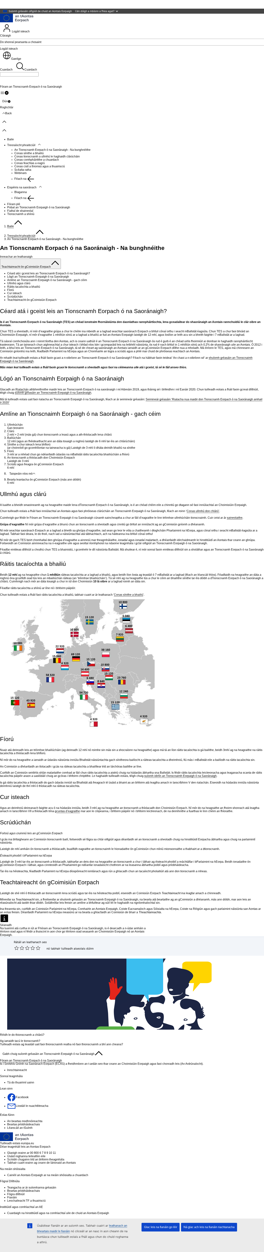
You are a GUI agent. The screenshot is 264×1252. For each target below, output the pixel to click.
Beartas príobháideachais (23, 1124)
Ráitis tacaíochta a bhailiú (23, 286)
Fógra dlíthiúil (16, 1194)
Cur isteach (14, 293)
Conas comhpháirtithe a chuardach (36, 159)
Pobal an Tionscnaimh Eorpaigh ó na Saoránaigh (38, 207)
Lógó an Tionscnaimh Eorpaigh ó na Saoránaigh (38, 276)
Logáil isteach (20, 31)
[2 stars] (19, 948)
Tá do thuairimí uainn (20, 1082)
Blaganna (20, 192)
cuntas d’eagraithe (68, 811)
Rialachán (22, 389)
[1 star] (16, 948)
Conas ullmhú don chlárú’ (203, 511)
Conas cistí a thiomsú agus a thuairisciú (39, 166)
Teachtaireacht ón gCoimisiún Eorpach (32, 299)
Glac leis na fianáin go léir (160, 1227)
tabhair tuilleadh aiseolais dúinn (72, 948)
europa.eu (27, 1143)
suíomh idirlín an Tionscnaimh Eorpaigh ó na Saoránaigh (180, 775)
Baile (10, 139)
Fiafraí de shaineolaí (20, 210)
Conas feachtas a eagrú (29, 163)
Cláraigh (5, 35)
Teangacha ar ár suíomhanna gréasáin (31, 1187)
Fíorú (10, 289)
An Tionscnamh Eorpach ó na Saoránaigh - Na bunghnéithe (52, 149)
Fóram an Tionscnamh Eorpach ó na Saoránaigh (31, 1060)
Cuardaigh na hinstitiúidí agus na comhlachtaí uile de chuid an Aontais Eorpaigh (58, 1213)
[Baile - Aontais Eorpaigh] (16, 18)
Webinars (20, 173)
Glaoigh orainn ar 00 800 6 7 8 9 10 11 (31, 1152)
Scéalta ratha (22, 169)
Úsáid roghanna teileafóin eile (26, 1156)
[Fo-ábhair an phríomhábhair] (39, 144)
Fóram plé (13, 204)
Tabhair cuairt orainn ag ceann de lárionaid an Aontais (41, 1162)
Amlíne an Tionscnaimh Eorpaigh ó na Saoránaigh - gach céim (47, 280)
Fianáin (12, 1197)
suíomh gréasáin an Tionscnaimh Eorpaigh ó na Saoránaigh (53, 392)
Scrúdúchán (15, 296)
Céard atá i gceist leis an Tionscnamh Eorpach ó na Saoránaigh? (48, 273)
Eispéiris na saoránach (21, 187)
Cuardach (6, 69)
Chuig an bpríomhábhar (18, 4)
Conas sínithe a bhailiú (29, 153)
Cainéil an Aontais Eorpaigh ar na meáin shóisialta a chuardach (47, 1175)
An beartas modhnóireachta (24, 1121)
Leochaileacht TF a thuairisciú (26, 1200)
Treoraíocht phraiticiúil (21, 145)
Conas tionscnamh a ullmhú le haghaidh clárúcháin (47, 156)
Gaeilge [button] (16, 58)
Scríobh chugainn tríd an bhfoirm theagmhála (35, 1159)
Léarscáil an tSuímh (20, 1127)
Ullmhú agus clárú (18, 283)
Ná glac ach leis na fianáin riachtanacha (209, 1227)
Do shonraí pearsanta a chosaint (20, 42)
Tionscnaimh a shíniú (20, 214)
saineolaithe (234, 517)
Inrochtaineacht (17, 1070)
